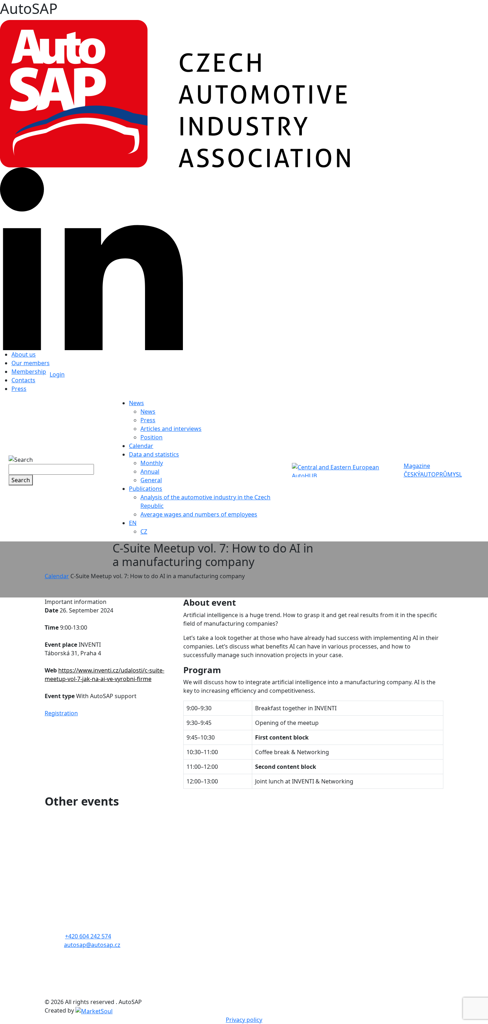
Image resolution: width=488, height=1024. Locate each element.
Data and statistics (154, 454)
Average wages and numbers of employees (198, 514)
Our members (30, 363)
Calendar (141, 446)
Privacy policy (244, 1020)
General (151, 480)
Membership (28, 371)
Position (151, 437)
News (136, 403)
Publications (145, 489)
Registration (61, 713)
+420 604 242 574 (88, 936)
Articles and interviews (170, 429)
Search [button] (20, 480)
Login (57, 374)
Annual (149, 471)
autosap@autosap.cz (92, 945)
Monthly (151, 463)
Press (18, 389)
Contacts (23, 380)
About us (23, 354)
